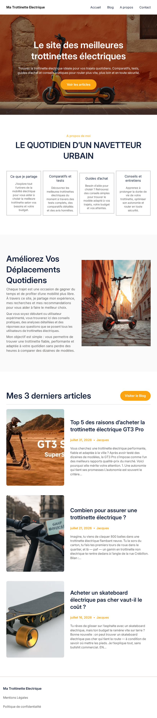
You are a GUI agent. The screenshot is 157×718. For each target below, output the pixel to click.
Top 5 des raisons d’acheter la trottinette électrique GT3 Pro (107, 426)
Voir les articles (78, 84)
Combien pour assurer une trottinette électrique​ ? (103, 514)
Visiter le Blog (135, 396)
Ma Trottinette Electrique (25, 7)
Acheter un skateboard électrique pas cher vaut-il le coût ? (106, 599)
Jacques (102, 440)
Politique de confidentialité (22, 706)
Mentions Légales (15, 697)
